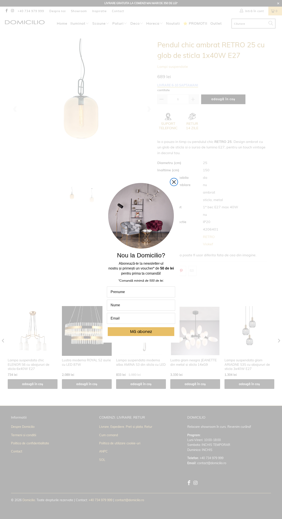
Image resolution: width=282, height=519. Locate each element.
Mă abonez (141, 331)
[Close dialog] (174, 182)
